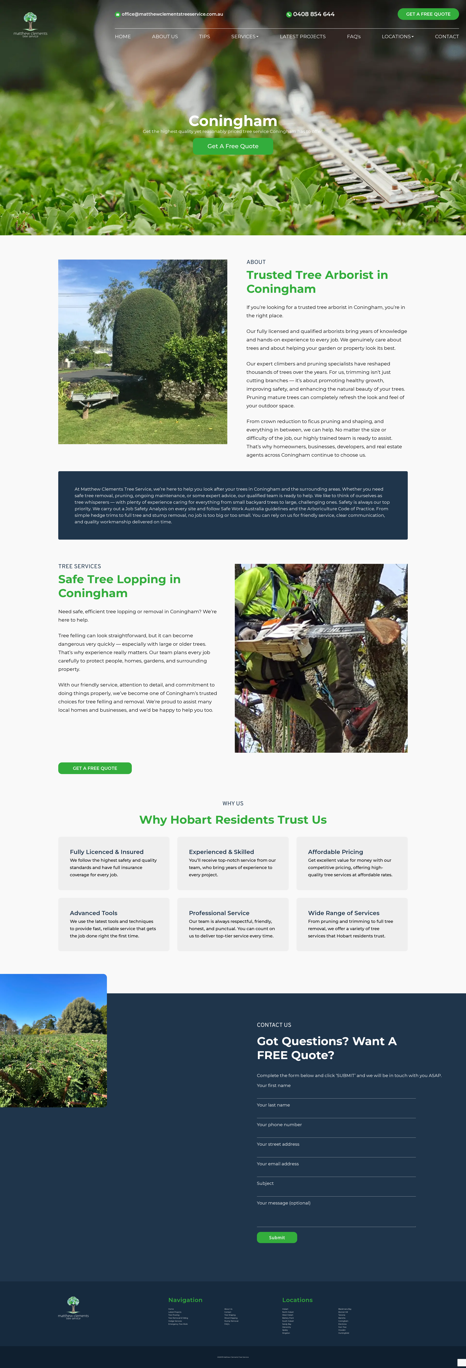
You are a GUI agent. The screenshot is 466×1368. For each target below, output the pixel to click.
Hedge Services (175, 1321)
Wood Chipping (230, 1318)
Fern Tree (342, 1327)
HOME (123, 36)
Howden (342, 1330)
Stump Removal (231, 1321)
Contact (227, 1312)
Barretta (341, 1318)
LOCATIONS (396, 36)
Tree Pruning (173, 1315)
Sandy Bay (286, 1324)
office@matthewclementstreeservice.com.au (172, 14)
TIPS (204, 36)
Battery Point (288, 1318)
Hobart (285, 1309)
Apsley (285, 1330)
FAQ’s (354, 36)
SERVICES (243, 36)
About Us (228, 1309)
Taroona (341, 1315)
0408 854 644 (314, 14)
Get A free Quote (428, 14)
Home (171, 1309)
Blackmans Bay (344, 1309)
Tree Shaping (230, 1315)
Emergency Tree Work (178, 1324)
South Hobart (288, 1321)
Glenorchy (286, 1327)
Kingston (286, 1333)
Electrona (342, 1324)
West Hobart (287, 1315)
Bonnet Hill (343, 1312)
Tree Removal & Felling (178, 1318)
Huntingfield (343, 1333)
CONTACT (447, 36)
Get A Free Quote (233, 146)
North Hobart (288, 1312)
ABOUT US (165, 36)
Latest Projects (174, 1312)
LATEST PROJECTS (303, 36)
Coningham (343, 1321)
